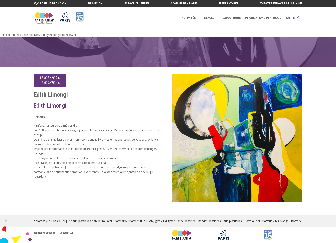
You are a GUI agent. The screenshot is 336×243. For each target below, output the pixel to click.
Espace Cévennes (136, 3)
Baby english (118, 221)
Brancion (95, 3)
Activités (189, 17)
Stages (209, 17)
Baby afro (101, 221)
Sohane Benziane (184, 3)
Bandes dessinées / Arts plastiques (200, 221)
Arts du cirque (41, 221)
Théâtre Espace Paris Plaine (281, 3)
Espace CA (66, 233)
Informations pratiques (263, 17)
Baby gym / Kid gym (140, 221)
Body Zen (277, 221)
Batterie (248, 221)
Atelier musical (83, 221)
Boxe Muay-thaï (296, 221)
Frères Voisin (228, 3)
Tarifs (290, 17)
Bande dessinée (166, 221)
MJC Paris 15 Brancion (50, 3)
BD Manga (262, 221)
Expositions (232, 17)
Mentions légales (44, 233)
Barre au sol (232, 221)
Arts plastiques (62, 221)
